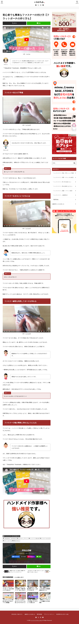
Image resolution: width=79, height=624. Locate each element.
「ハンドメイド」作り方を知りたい (12, 536)
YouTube (28, 54)
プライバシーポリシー (49, 614)
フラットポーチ (7, 540)
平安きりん (6, 64)
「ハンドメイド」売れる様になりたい (62, 186)
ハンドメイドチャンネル (36, 620)
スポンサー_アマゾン (23, 538)
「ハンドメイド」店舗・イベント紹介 (62, 190)
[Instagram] (40, 5)
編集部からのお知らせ (58, 204)
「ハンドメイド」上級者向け (60, 195)
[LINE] (43, 5)
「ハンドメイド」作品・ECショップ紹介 (63, 173)
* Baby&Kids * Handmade (10, 538)
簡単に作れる (16, 540)
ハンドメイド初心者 (34, 538)
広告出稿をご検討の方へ (17, 614)
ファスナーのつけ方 (45, 538)
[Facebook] (36, 5)
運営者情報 (39, 614)
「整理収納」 (55, 199)
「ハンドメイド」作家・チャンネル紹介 (63, 177)
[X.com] (38, 5)
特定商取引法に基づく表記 (62, 614)
